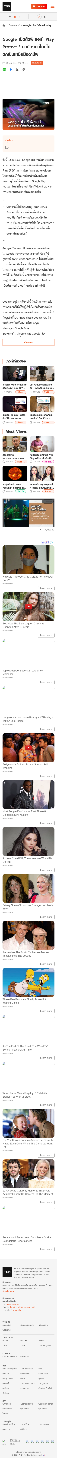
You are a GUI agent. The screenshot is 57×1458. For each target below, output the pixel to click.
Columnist (24, 1356)
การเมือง (6, 1373)
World (5, 1340)
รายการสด (6, 1324)
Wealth (23, 1340)
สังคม (20, 392)
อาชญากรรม (8, 1378)
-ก (10, 16)
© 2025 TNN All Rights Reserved (26, 1454)
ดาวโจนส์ (6, 1388)
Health (41, 1340)
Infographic (43, 1383)
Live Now (41, 6)
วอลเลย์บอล (7, 1408)
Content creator (10, 1356)
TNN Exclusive (26, 1368)
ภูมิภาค (41, 1378)
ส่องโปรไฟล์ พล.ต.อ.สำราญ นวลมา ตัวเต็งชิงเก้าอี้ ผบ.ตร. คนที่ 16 (15, 456)
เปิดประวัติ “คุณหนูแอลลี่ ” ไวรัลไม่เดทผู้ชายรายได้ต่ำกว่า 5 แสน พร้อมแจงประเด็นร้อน (41, 486)
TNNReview (43, 1424)
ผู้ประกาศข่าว (43, 1324)
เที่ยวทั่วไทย (24, 1424)
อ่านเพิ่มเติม (28, 342)
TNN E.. (48, 392)
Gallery (6, 1393)
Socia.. (48, 491)
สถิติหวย (23, 1429)
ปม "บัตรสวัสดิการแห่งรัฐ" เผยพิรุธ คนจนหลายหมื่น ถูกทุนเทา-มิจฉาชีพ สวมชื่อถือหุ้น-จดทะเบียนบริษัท (42, 386)
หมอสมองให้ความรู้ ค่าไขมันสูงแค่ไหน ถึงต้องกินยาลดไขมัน (42, 456)
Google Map (8, 1291)
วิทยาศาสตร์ (14, 25)
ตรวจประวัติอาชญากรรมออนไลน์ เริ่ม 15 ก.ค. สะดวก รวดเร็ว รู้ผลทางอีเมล (41, 416)
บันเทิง (22, 1378)
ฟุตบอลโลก (42, 1408)
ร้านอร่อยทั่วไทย (9, 1424)
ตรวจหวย (6, 1429)
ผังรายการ (7, 1329)
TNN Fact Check (27, 1383)
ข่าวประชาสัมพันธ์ (45, 1388)
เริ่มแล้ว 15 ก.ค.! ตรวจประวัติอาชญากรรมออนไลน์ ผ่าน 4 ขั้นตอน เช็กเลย (14, 416)
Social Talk (43, 1373)
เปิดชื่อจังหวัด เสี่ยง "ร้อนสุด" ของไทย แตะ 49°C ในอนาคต (14, 486)
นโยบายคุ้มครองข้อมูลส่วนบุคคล (28, 1451)
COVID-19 (24, 1388)
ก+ (20, 16)
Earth (21, 491)
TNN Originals (44, 1345)
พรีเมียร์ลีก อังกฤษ (45, 1403)
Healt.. (48, 461)
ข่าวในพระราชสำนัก (10, 1368)
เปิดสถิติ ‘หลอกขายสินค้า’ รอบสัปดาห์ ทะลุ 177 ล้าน (15, 386)
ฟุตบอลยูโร (24, 1408)
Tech (5, 1345)
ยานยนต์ (6, 1383)
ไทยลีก (5, 1413)
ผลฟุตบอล (7, 1403)
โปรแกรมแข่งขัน (26, 1403)
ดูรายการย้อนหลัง (27, 1324)
